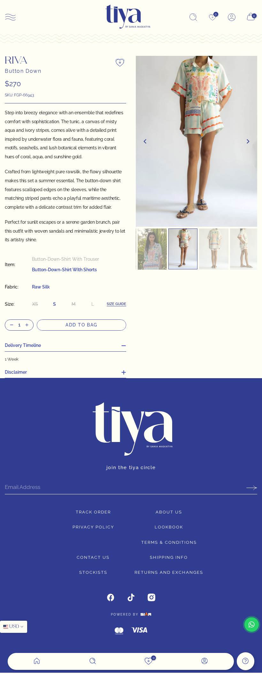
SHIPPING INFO (169, 557)
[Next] (247, 141)
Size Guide (116, 304)
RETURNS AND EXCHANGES (169, 572)
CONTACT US (93, 557)
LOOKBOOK (169, 527)
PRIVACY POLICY (93, 527)
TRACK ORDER (93, 512)
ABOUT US (169, 512)
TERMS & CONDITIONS (169, 542)
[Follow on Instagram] (151, 597)
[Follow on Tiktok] (131, 597)
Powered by (125, 614)
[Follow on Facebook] (110, 597)
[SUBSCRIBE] (249, 487)
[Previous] (145, 141)
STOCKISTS (93, 572)
